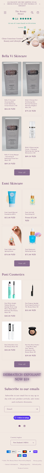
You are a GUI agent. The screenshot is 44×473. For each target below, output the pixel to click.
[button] (5, 12)
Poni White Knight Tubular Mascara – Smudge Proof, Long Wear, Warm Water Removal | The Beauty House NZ (11, 308)
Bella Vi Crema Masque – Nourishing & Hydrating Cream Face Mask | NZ (12, 157)
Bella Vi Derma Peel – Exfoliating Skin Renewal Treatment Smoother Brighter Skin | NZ (31, 103)
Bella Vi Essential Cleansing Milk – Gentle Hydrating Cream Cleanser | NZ (11, 102)
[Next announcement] (39, 4)
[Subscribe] (37, 409)
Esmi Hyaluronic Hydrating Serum (30, 250)
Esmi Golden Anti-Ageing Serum (10, 250)
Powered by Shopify (25, 460)
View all (22, 172)
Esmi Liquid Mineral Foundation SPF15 (11, 213)
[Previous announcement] (4, 4)
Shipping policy (25, 464)
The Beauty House (12, 460)
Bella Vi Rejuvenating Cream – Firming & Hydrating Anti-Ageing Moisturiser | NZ (32, 150)
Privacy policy (37, 460)
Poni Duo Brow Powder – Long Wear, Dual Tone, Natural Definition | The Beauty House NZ (32, 348)
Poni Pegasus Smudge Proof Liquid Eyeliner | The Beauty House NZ (32, 305)
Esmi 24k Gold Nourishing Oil (29, 213)
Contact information (11, 464)
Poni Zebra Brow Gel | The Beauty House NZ (11, 345)
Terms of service (23, 468)
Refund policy (37, 464)
